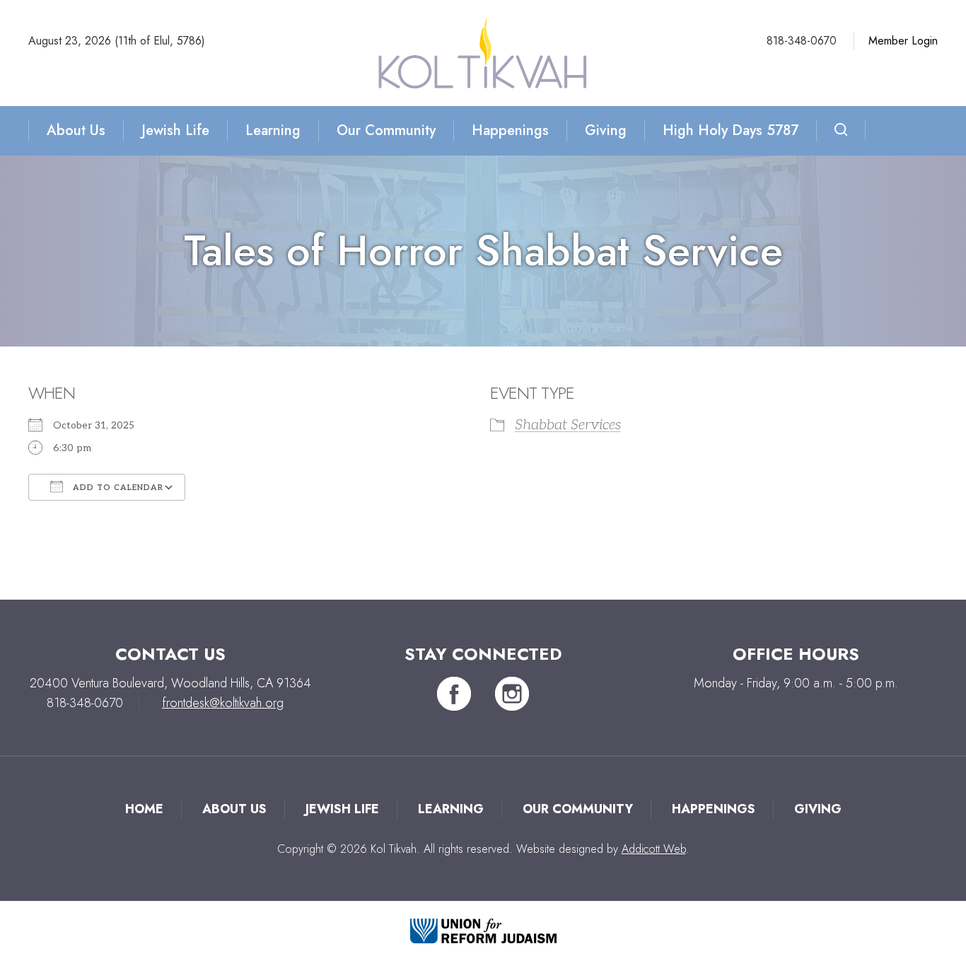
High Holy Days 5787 (730, 130)
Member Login (903, 41)
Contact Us (170, 653)
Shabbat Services (568, 425)
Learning (273, 130)
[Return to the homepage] (482, 53)
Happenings (510, 130)
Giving (606, 130)
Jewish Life (175, 130)
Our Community (386, 130)
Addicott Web (654, 849)
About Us (76, 130)
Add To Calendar (116, 487)
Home (144, 809)
